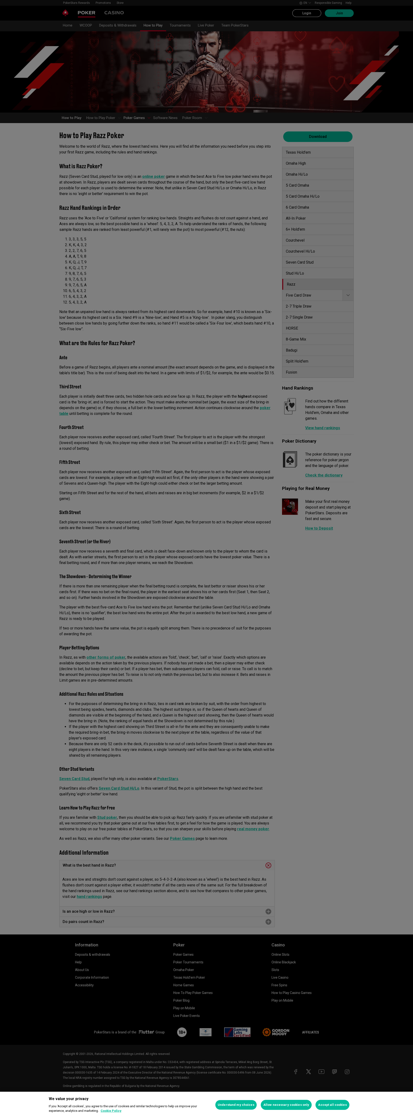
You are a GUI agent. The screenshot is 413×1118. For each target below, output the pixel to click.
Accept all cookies (332, 1105)
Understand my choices (236, 1105)
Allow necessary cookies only (286, 1105)
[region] (206, 1105)
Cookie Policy (111, 1111)
